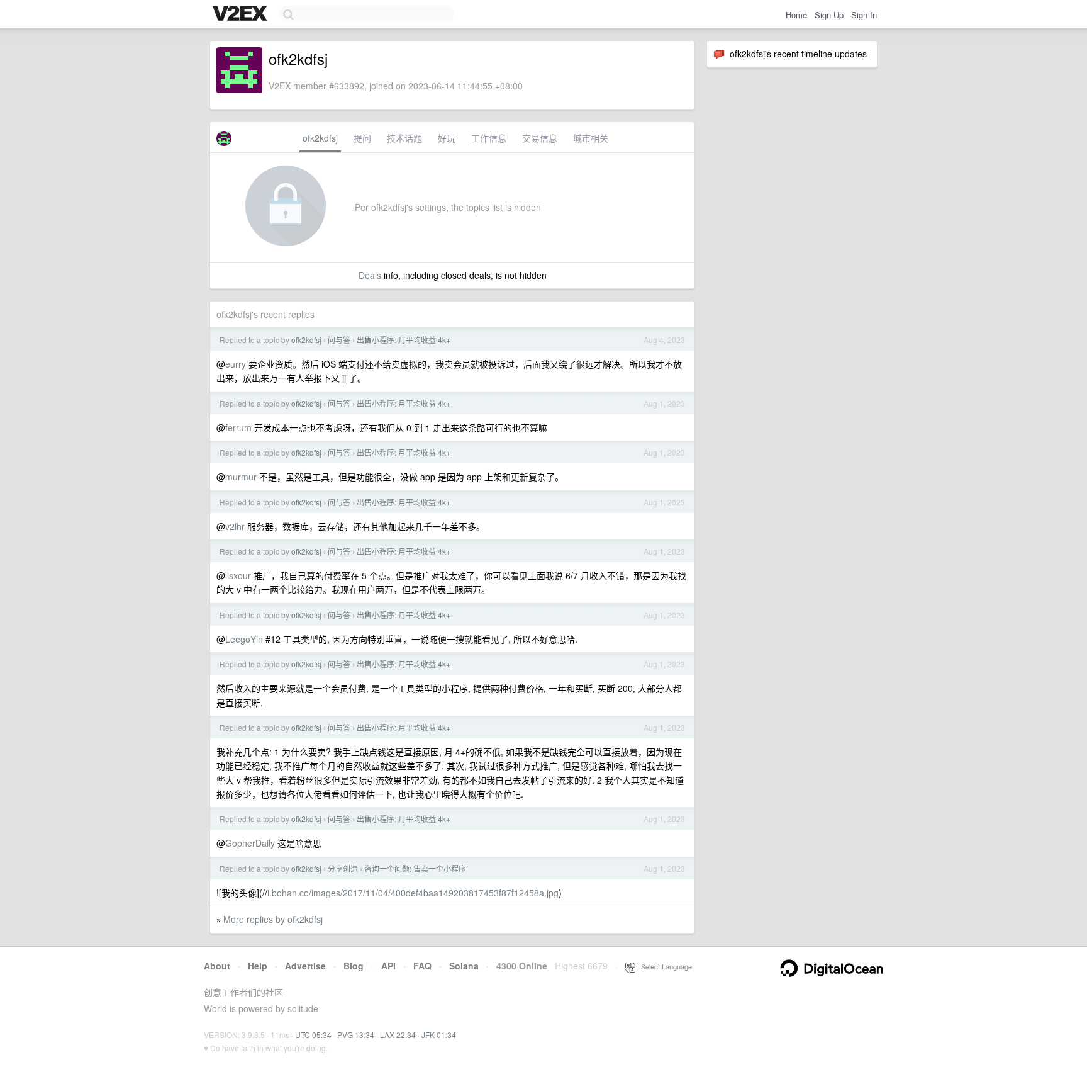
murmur (241, 476)
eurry (235, 364)
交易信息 (539, 138)
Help (257, 965)
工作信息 (488, 138)
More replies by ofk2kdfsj (273, 919)
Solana (464, 965)
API (388, 965)
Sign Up (829, 15)
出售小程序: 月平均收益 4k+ (403, 339)
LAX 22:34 (398, 1034)
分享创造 (343, 868)
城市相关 (590, 138)
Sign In (864, 15)
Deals (370, 275)
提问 (362, 138)
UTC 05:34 (313, 1034)
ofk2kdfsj (320, 138)
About (217, 965)
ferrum (238, 427)
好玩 (446, 138)
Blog (353, 965)
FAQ (422, 965)
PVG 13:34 (355, 1034)
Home (796, 15)
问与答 (339, 339)
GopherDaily (250, 843)
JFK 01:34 (438, 1034)
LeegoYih (244, 639)
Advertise (305, 965)
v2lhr (235, 526)
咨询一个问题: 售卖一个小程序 (415, 868)
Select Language (663, 966)
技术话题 (404, 138)
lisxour (238, 575)
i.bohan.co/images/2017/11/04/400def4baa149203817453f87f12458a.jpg (413, 892)
